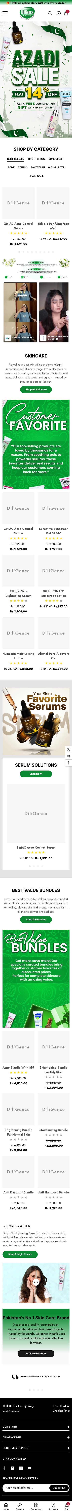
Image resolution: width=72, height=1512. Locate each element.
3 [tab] (28, 252)
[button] (50, 13)
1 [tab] (19, 252)
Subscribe (59, 1488)
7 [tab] (44, 252)
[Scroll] (36, 1283)
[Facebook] (4, 1468)
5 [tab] (36, 252)
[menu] (5, 13)
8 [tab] (49, 252)
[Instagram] (12, 1468)
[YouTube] (29, 1468)
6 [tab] (40, 252)
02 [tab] (38, 132)
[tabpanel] (36, 79)
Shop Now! (36, 773)
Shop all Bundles (36, 919)
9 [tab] (53, 252)
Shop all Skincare (36, 389)
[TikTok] (21, 1468)
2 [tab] (23, 252)
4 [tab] (32, 252)
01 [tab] (34, 132)
